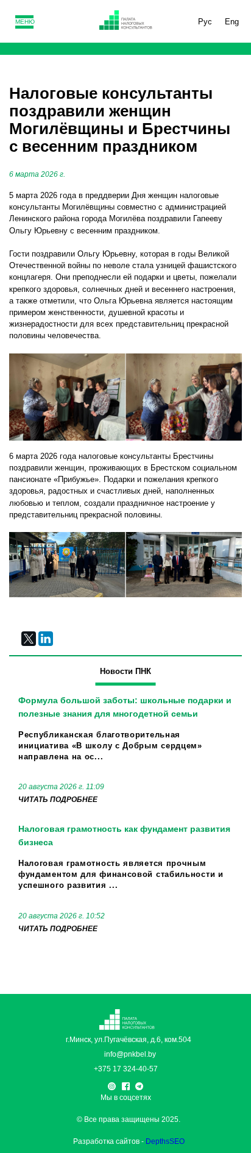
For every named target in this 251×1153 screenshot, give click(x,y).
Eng (232, 21)
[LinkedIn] (45, 638)
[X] (28, 638)
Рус (205, 21)
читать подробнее (57, 799)
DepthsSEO (165, 1141)
